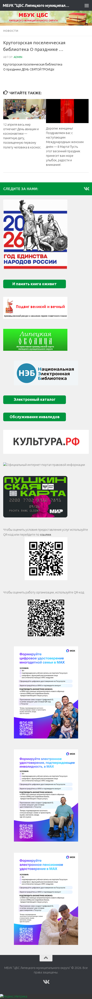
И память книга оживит (34, 284)
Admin (18, 57)
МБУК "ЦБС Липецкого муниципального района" (36, 5)
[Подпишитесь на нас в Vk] (86, 188)
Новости (10, 30)
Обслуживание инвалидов (34, 417)
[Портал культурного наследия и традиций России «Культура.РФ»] (46, 442)
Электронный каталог (34, 399)
